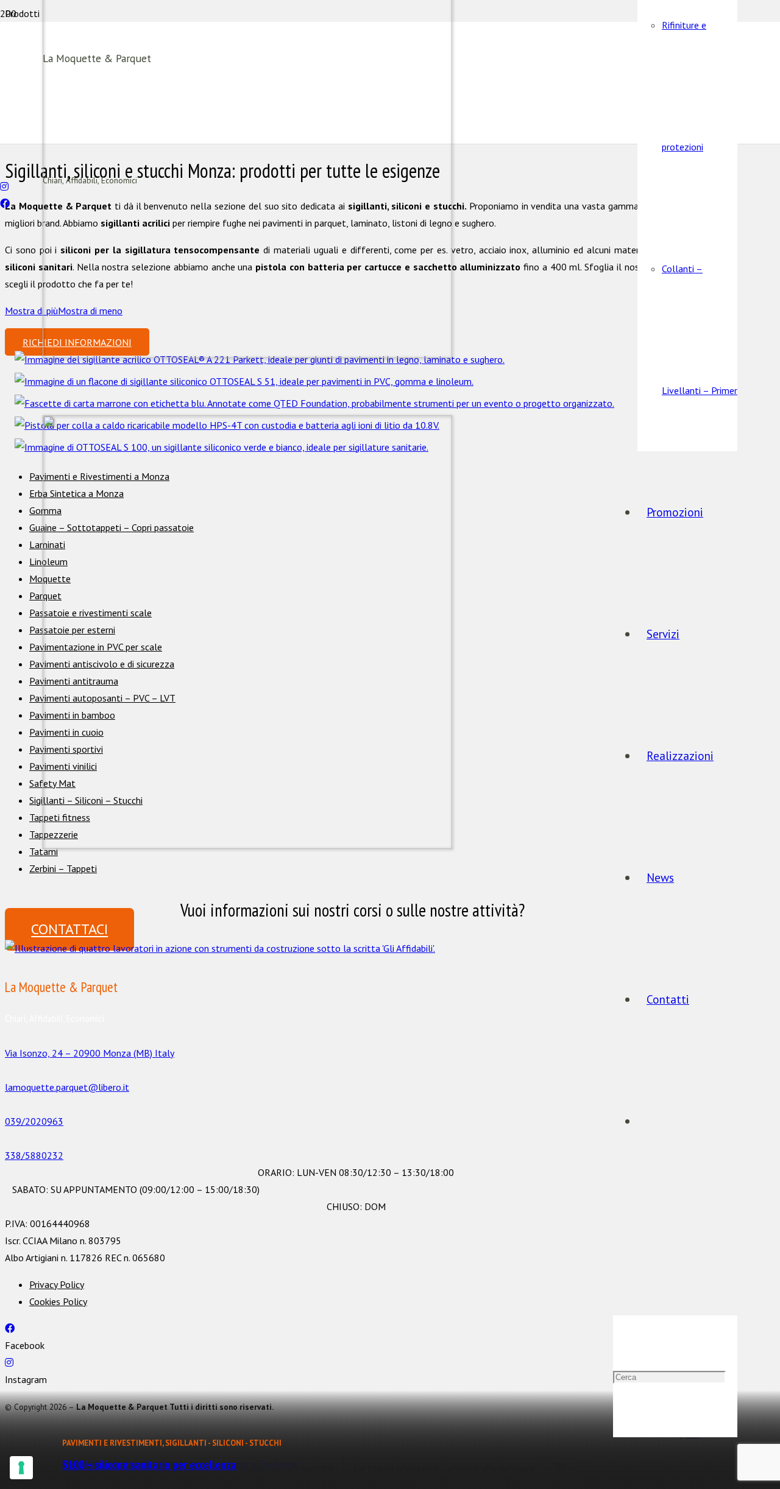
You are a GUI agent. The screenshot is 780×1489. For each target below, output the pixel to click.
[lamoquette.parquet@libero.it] (3, 169)
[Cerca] (617, 1254)
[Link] (220, 948)
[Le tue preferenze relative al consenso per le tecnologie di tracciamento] (21, 1467)
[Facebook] (5, 203)
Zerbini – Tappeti (63, 868)
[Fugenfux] (314, 403)
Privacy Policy (56, 1284)
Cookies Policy (58, 1301)
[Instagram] (4, 186)
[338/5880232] (352, 1138)
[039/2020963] (3, 152)
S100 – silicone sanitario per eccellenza (149, 1464)
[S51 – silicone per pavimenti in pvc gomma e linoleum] (244, 381)
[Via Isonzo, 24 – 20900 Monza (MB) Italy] (352, 1035)
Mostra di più (31, 310)
